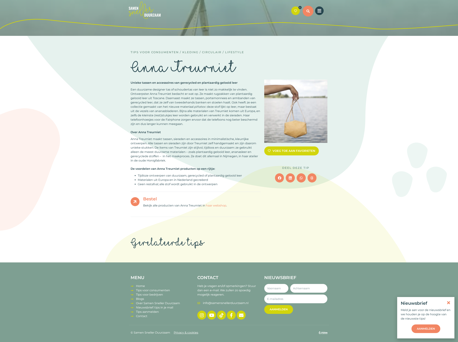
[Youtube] (211, 315)
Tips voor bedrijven (149, 294)
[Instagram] (201, 315)
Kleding (190, 52)
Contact (141, 316)
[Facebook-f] (231, 315)
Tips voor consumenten (155, 52)
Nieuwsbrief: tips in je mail (154, 307)
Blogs (140, 299)
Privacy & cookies (186, 332)
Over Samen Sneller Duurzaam (158, 303)
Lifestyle (234, 52)
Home (140, 286)
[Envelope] (241, 315)
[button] (308, 11)
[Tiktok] (221, 315)
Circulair (211, 52)
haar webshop (216, 205)
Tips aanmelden (147, 312)
